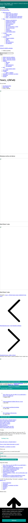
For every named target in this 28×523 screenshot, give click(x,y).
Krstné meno (3, 456)
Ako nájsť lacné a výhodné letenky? (8, 419)
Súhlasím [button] (14, 520)
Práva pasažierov (4, 425)
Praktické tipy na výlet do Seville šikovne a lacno (14, 475)
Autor (17, 295)
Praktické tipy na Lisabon (8, 471)
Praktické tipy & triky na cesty (7, 426)
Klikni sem (2, 7)
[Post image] (4, 393)
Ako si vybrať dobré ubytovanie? (7, 421)
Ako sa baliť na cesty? (5, 422)
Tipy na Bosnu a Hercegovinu (10, 413)
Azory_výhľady (8, 295)
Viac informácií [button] (6, 516)
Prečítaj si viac (5, 438)
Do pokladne (10, 48)
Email (2, 453)
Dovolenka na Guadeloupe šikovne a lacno (12, 476)
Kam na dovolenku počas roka (7, 427)
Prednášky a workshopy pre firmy (7, 446)
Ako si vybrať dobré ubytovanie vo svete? (9, 444)
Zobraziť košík (3, 48)
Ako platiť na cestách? (5, 423)
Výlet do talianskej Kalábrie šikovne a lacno (13, 401)
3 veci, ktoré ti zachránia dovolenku (11, 407)
